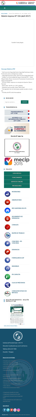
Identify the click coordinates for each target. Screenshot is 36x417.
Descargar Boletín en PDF (8, 69)
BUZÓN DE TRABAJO (18, 233)
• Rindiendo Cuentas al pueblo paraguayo (12, 378)
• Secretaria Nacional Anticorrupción (11, 370)
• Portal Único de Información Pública (11, 387)
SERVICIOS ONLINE (17, 181)
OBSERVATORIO (17, 200)
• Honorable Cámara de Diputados (10, 364)
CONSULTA (15, 225)
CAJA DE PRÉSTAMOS (18, 282)
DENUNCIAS (15, 249)
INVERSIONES (16, 191)
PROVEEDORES (17, 186)
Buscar (25, 102)
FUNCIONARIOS (17, 177)
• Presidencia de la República (9, 360)
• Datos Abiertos (6, 385)
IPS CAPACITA (16, 274)
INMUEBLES (15, 266)
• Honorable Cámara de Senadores (10, 362)
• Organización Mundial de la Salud (10, 392)
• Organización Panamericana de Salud (11, 394)
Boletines (4, 13)
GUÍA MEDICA (17, 173)
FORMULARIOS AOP (18, 258)
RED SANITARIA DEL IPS (19, 208)
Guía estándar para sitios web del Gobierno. (19, 414)
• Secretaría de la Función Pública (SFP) (11, 383)
